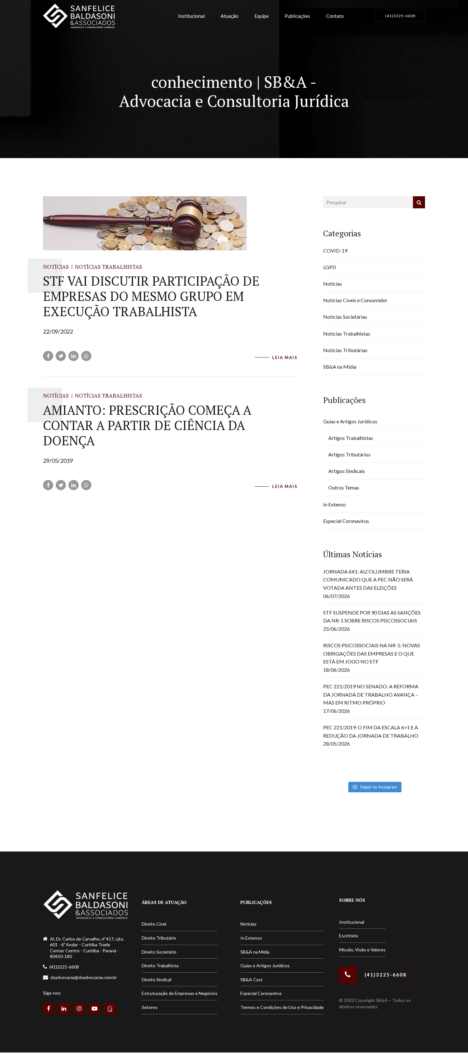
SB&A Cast (251, 979)
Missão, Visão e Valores (362, 949)
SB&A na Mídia (339, 367)
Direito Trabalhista (160, 965)
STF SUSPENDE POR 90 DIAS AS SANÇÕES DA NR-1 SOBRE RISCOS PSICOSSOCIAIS (372, 616)
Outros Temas (343, 487)
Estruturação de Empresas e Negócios (179, 993)
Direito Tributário (159, 938)
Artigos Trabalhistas (350, 438)
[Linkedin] (63, 1008)
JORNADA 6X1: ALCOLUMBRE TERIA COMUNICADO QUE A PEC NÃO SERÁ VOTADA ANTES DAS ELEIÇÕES (368, 579)
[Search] (419, 202)
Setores (150, 1007)
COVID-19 (335, 250)
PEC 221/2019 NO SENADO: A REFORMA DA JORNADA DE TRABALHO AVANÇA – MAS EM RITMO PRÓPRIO (370, 694)
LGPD (329, 267)
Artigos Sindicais (346, 471)
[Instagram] (79, 1008)
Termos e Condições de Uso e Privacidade (282, 1007)
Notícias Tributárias (345, 350)
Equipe (261, 16)
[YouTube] (94, 1008)
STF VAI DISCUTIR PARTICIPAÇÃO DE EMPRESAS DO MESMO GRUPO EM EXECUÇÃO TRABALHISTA (151, 296)
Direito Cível (154, 924)
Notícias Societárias (345, 317)
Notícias (56, 266)
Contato (335, 16)
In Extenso (334, 504)
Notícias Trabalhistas (108, 266)
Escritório (348, 935)
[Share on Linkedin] (73, 356)
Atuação (229, 16)
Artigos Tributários (349, 454)
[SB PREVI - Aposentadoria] (109, 1008)
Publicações (297, 16)
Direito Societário (159, 952)
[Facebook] (48, 1008)
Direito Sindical (156, 979)
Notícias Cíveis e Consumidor (355, 300)
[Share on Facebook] (48, 356)
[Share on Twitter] (61, 356)
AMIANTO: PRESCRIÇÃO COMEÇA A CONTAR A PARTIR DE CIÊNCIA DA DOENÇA (147, 425)
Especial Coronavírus (346, 521)
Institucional (191, 16)
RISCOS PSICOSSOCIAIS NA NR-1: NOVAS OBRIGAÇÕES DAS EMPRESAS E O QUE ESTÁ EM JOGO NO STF (371, 653)
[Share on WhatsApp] (86, 356)
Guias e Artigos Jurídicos (350, 421)
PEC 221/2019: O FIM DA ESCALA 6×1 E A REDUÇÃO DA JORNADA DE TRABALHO (370, 731)
